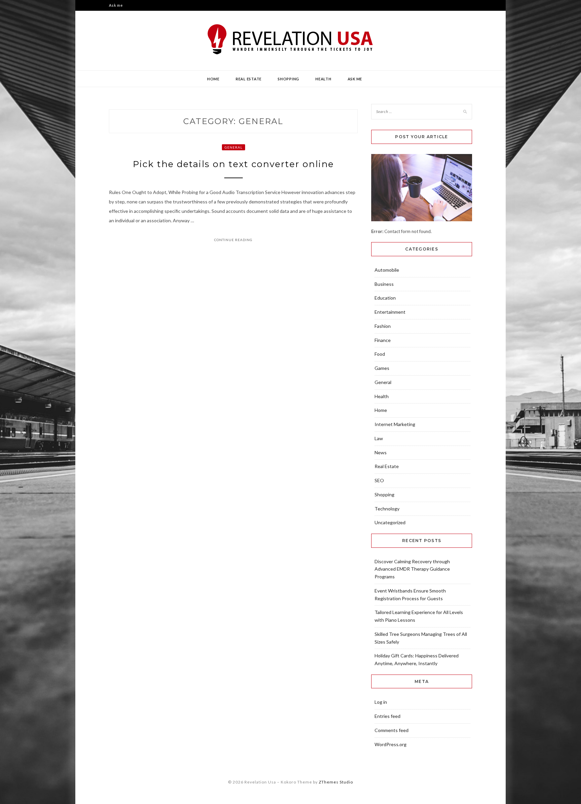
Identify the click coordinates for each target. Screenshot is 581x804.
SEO (379, 480)
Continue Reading (233, 240)
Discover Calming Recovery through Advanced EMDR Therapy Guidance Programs (412, 569)
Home (213, 79)
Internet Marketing (395, 424)
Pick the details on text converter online (233, 164)
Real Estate (249, 79)
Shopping (288, 79)
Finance (383, 340)
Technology (387, 508)
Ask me (116, 5)
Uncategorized (390, 522)
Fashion (383, 326)
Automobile (387, 270)
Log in (381, 702)
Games (382, 368)
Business (384, 284)
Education (385, 298)
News (381, 452)
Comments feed (392, 730)
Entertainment (390, 312)
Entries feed (387, 716)
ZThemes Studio (336, 781)
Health (323, 79)
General (233, 147)
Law (379, 438)
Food (380, 354)
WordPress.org (390, 744)
